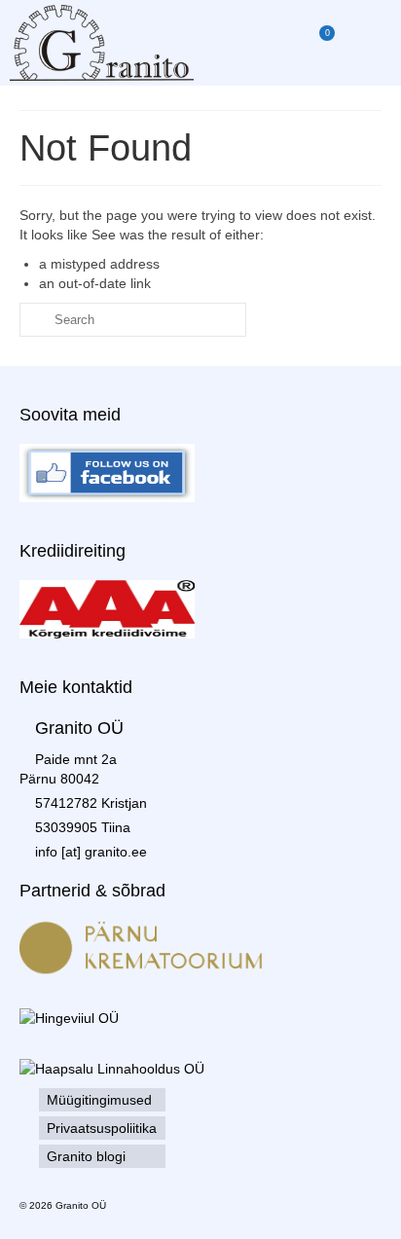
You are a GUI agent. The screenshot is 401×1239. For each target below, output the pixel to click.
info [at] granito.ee (91, 851)
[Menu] (367, 43)
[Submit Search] (34, 320)
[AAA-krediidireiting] (107, 608)
